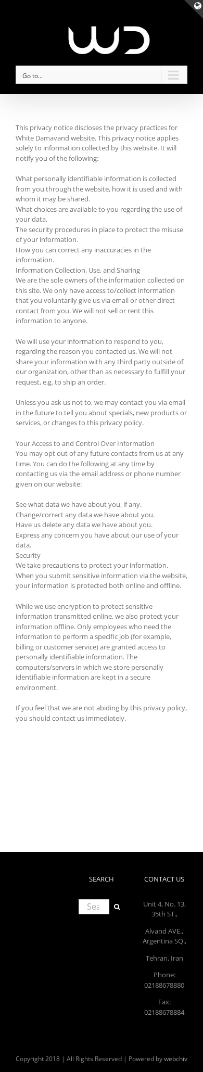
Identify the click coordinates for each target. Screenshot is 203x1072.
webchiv (175, 1058)
